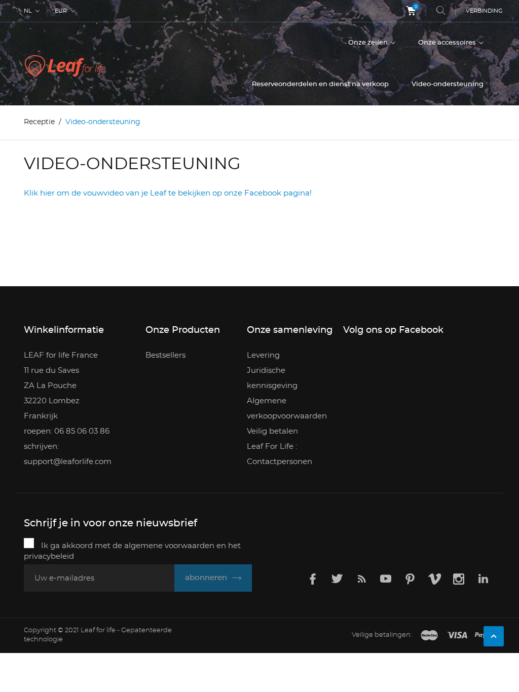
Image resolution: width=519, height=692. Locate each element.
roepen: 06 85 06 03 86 (66, 431)
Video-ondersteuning (448, 84)
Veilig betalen (272, 431)
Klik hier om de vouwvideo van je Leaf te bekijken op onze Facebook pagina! (168, 193)
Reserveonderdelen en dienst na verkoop (320, 84)
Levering (263, 355)
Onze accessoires (447, 43)
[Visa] (457, 636)
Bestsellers (165, 355)
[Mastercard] (429, 636)
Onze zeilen (368, 43)
